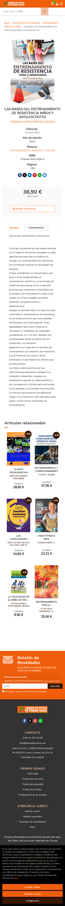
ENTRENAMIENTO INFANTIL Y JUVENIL (32, 150)
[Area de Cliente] (57, 3)
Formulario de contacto (32, 757)
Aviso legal (32, 773)
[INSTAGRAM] (35, 720)
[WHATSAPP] (40, 720)
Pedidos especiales (32, 816)
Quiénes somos (32, 811)
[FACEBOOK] (24, 720)
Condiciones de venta (32, 778)
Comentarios (36, 227)
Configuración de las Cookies (32, 794)
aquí (16, 877)
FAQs (32, 827)
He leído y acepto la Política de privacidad (25, 691)
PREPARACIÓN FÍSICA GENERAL (27, 23)
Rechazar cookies (32, 893)
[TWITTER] (30, 720)
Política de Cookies (32, 789)
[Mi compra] (52, 3)
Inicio (7, 23)
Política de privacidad (32, 784)
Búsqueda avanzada (56, 11)
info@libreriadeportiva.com (32, 743)
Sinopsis (14, 227)
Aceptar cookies (32, 887)
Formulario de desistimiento (32, 821)
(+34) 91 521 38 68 (33, 737)
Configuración (32, 900)
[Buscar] (44, 11)
